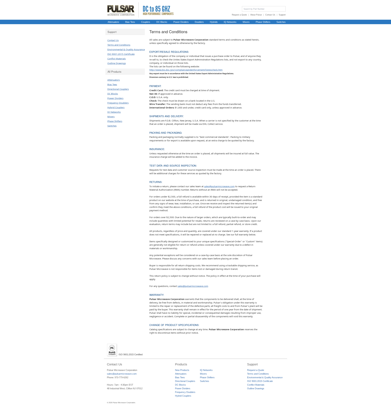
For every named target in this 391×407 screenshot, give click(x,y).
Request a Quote (239, 15)
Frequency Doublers (118, 102)
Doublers (199, 22)
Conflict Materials (116, 58)
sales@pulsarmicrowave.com (219, 186)
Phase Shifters (263, 22)
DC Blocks (161, 22)
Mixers (246, 22)
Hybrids (214, 22)
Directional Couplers (118, 89)
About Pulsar (256, 15)
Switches (281, 22)
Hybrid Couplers (115, 107)
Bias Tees (130, 22)
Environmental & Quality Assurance (126, 49)
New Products (182, 370)
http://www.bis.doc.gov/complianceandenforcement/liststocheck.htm (186, 69)
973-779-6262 (121, 377)
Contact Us (270, 15)
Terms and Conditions (118, 44)
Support (282, 15)
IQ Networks (230, 22)
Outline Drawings (116, 63)
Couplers (145, 22)
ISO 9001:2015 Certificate (121, 54)
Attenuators (113, 22)
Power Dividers (181, 22)
